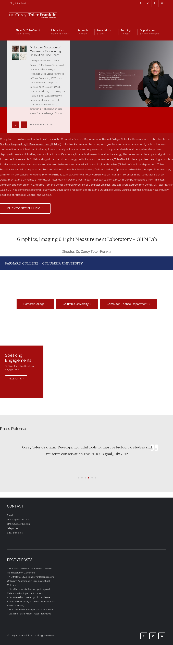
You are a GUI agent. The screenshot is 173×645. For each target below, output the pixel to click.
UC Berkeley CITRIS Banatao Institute (120, 189)
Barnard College (111, 139)
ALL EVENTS (15, 378)
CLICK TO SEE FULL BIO (24, 208)
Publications (59, 32)
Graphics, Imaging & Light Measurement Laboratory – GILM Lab (87, 239)
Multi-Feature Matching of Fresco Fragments (31, 609)
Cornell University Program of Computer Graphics (83, 184)
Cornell (148, 184)
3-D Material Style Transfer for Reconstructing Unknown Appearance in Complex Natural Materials (31, 581)
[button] (78, 477)
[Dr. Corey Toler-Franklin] (32, 15)
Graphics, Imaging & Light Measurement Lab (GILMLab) (30, 144)
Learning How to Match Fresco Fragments (30, 613)
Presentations (104, 32)
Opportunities (149, 32)
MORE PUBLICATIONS (42, 124)
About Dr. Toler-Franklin (28, 32)
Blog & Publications (19, 3)
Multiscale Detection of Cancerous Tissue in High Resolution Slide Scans (46, 51)
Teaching (126, 32)
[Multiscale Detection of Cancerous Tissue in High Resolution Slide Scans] (19, 53)
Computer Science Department (128, 304)
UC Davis (58, 189)
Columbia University (132, 139)
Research (83, 32)
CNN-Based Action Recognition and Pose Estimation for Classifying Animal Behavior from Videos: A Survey (31, 601)
